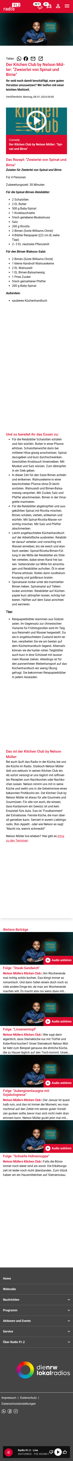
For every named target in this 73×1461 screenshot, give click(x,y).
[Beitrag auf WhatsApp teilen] (19, 58)
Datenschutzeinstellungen (18, 1403)
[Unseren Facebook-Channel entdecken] (9, 1411)
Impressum (8, 1398)
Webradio (9, 1289)
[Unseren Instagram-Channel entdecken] (15, 1411)
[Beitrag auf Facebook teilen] (26, 58)
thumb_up (65, 1452)
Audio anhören (58, 960)
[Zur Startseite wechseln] (12, 6)
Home (7, 1278)
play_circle (58, 1452)
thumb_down (51, 1452)
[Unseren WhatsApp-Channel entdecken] (3, 1411)
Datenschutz (28, 1398)
